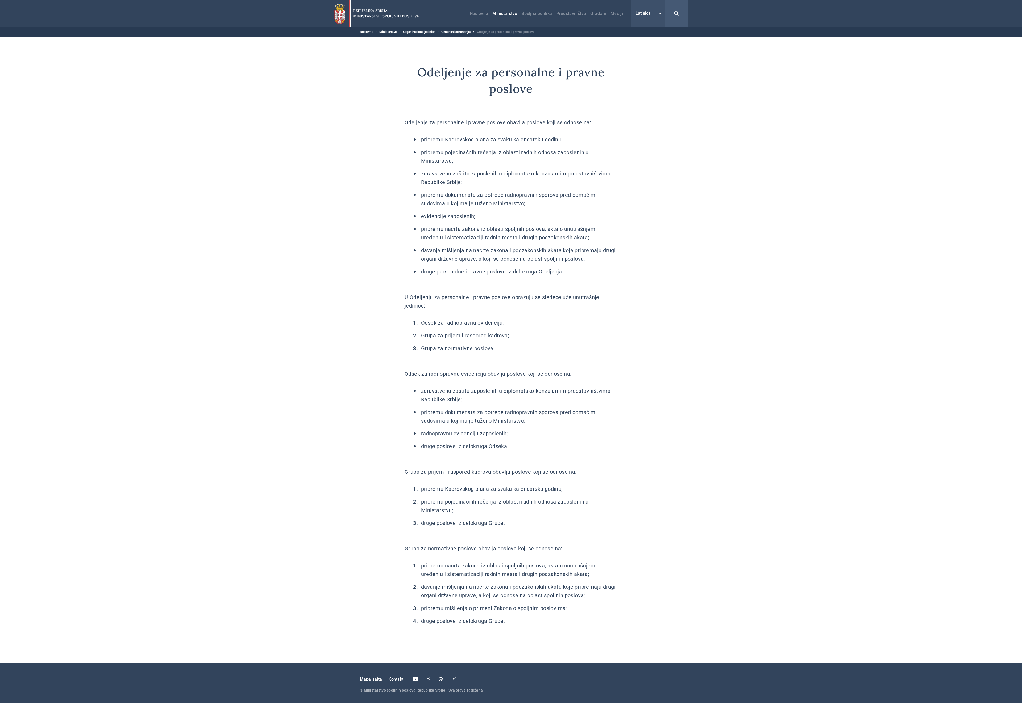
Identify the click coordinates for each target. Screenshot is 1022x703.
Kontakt (395, 679)
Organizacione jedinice (419, 32)
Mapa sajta (371, 679)
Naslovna (479, 13)
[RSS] (441, 679)
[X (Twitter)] (428, 679)
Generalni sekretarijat (456, 32)
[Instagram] (454, 679)
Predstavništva (571, 13)
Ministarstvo (504, 13)
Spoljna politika (536, 13)
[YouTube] (416, 679)
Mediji (617, 13)
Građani (598, 13)
